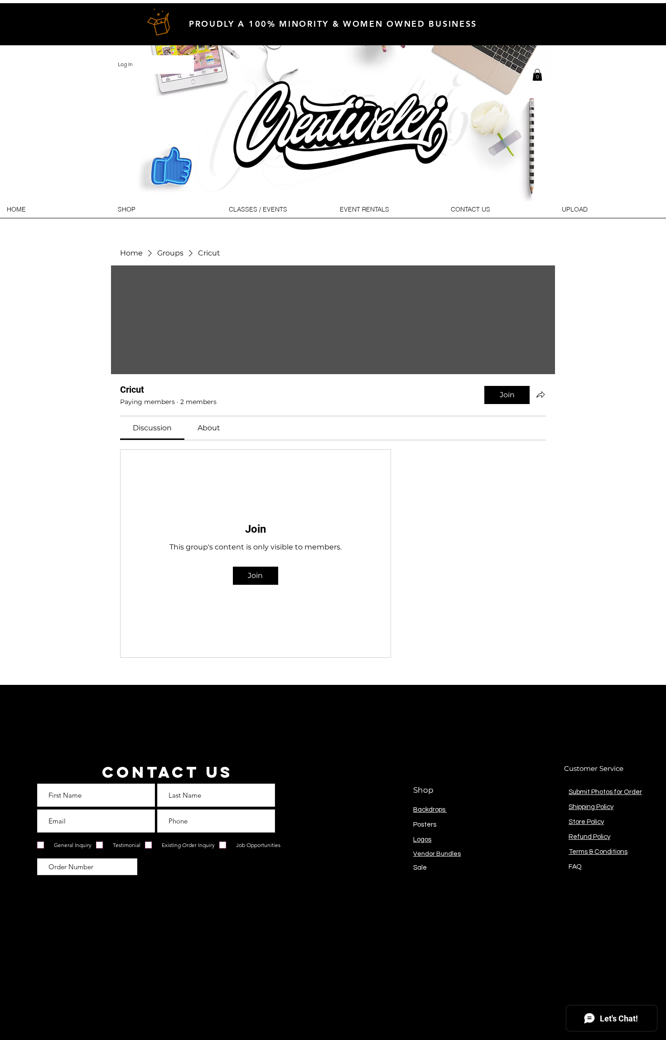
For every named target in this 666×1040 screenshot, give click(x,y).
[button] (537, 75)
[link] (152, 428)
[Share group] (540, 394)
